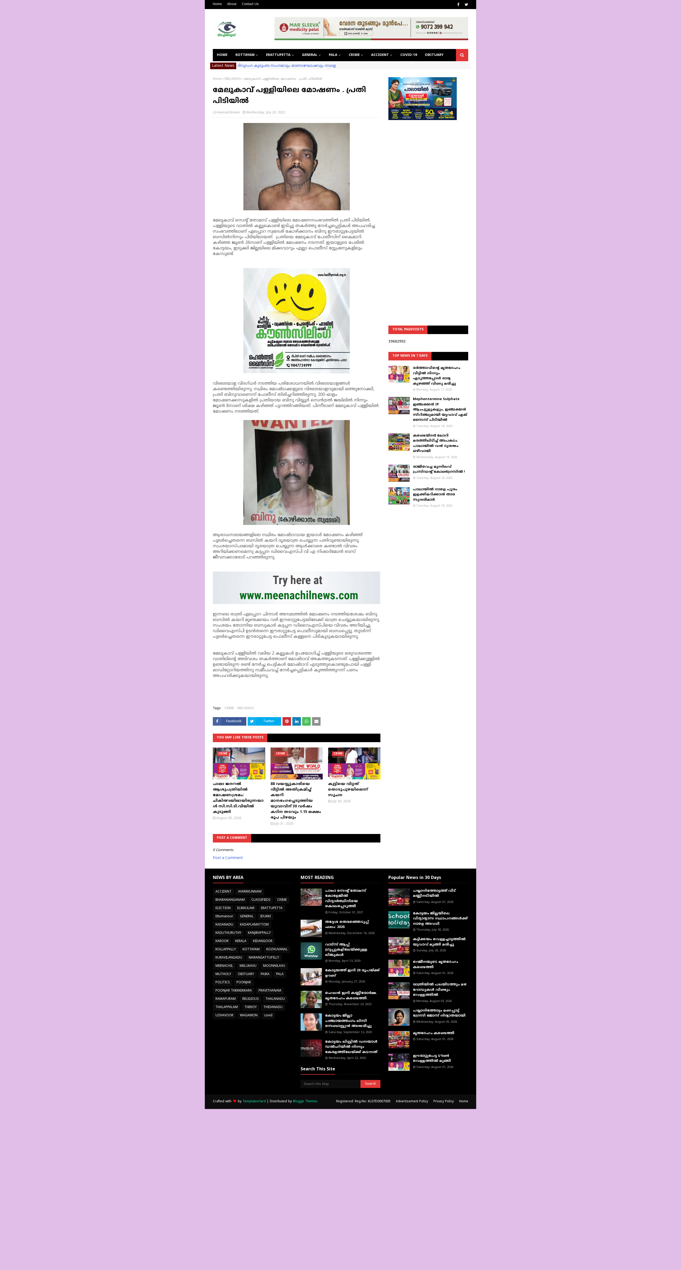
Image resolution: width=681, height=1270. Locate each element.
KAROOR (222, 941)
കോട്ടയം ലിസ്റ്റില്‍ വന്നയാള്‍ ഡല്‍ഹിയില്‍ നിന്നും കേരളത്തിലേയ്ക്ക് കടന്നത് (351, 1047)
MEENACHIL (224, 966)
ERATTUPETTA (272, 908)
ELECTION (223, 908)
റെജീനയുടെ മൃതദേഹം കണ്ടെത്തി (435, 964)
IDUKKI (265, 917)
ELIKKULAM (245, 908)
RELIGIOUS (250, 999)
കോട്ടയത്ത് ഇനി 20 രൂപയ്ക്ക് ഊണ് (352, 973)
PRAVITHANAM (270, 991)
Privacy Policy (443, 1102)
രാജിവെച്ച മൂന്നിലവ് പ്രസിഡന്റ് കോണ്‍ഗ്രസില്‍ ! (439, 469)
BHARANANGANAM (230, 900)
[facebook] (458, 5)
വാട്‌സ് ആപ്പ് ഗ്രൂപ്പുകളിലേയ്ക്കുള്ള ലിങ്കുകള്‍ (346, 950)
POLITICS (222, 983)
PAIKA (265, 974)
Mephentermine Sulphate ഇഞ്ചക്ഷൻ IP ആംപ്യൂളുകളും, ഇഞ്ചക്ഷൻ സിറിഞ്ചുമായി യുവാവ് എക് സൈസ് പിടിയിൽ (440, 409)
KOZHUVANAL (277, 950)
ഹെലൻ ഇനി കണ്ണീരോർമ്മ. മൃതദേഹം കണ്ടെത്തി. (351, 996)
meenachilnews (228, 113)
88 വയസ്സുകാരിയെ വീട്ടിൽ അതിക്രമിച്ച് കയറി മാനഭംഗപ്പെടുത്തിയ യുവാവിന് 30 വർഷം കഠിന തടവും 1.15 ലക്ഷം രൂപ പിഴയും (296, 801)
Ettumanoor (224, 917)
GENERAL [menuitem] (309, 55)
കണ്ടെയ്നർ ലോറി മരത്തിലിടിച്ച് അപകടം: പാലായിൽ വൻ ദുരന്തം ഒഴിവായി (435, 444)
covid (268, 1016)
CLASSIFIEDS (261, 900)
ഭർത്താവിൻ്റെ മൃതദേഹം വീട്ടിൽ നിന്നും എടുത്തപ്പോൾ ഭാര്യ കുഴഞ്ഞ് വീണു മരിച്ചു (436, 376)
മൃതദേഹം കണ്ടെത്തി (433, 1033)
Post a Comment (228, 858)
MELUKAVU (233, 79)
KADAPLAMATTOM (254, 925)
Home (217, 4)
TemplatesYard (254, 1102)
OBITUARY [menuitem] (434, 55)
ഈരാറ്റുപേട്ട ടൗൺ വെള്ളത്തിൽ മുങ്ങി (432, 1058)
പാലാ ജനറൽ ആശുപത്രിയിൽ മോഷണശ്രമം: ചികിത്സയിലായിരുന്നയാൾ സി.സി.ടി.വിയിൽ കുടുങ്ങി (238, 798)
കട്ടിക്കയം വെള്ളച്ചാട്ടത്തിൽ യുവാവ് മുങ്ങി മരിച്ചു (439, 942)
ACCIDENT (223, 892)
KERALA (240, 941)
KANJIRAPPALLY (259, 933)
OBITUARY (246, 974)
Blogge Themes (305, 1102)
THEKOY (250, 1007)
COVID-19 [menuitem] (408, 55)
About (231, 4)
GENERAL (247, 917)
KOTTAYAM (251, 950)
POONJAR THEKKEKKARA (233, 991)
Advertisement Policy (412, 1102)
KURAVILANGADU (228, 958)
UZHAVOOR (224, 1016)
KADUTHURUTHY (228, 933)
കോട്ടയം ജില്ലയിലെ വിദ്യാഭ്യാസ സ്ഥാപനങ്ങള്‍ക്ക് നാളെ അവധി (440, 918)
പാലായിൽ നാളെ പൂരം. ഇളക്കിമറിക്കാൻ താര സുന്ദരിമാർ (435, 494)
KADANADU (224, 925)
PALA (280, 974)
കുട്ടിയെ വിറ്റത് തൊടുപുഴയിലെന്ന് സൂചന (348, 790)
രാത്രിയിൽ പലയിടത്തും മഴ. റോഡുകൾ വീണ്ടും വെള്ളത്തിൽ (440, 990)
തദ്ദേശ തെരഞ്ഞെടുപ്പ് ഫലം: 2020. (347, 925)
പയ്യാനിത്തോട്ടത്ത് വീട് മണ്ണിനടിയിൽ (434, 893)
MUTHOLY (223, 974)
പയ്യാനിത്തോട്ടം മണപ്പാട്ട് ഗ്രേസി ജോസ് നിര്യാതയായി (439, 1013)
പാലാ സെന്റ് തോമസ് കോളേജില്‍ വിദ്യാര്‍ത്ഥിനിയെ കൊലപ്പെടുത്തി (345, 899)
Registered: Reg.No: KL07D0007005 (363, 1102)
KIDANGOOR (262, 941)
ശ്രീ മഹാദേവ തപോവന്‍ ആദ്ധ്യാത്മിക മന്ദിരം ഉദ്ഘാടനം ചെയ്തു (298, 66)
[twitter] (465, 5)
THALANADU (275, 999)
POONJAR (243, 983)
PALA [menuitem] (333, 55)
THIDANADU (273, 1007)
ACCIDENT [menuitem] (380, 55)
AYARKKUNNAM (249, 892)
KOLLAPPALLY (225, 950)
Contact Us (250, 4)
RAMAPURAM (225, 999)
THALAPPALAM (226, 1007)
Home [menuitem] (222, 55)
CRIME (229, 708)
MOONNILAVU (274, 966)
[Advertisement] (428, 209)
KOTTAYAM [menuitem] (245, 55)
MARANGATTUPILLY (264, 958)
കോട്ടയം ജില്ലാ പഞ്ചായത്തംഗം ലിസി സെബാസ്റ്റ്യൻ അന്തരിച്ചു (348, 1021)
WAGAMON (249, 1016)
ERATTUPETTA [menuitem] (278, 55)
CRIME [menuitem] (354, 55)
